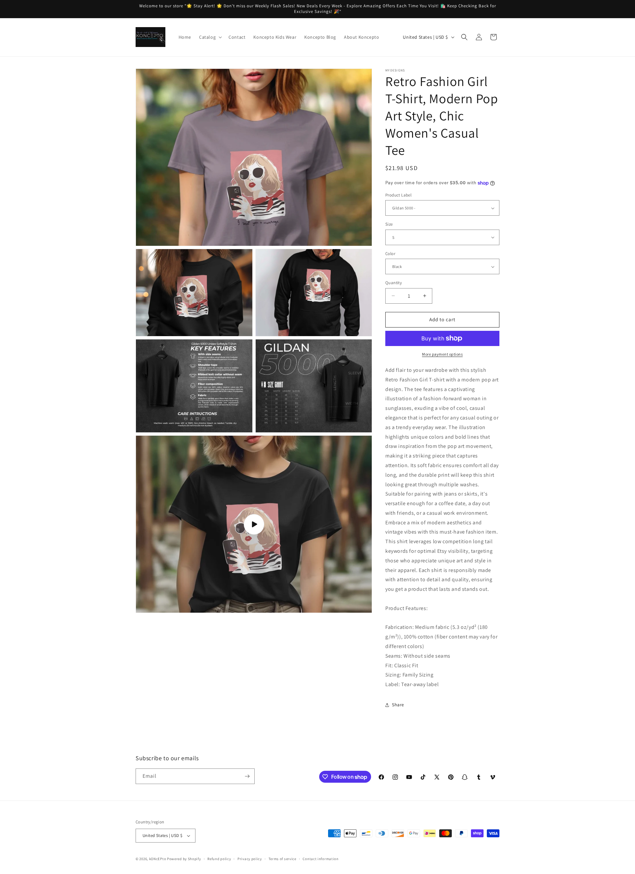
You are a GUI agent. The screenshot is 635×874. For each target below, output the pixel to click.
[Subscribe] (247, 776)
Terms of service (282, 858)
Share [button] (398, 705)
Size (389, 224)
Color (390, 253)
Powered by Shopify (184, 858)
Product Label (398, 195)
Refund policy (219, 858)
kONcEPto (157, 858)
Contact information (320, 858)
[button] (210, 37)
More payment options (442, 354)
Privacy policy (249, 858)
